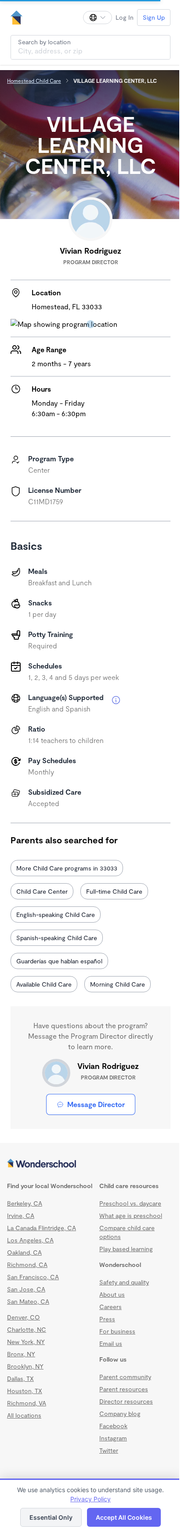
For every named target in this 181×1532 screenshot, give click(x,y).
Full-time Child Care (114, 891)
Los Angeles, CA (30, 1240)
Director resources (126, 1401)
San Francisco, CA (33, 1277)
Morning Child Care (117, 984)
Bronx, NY (21, 1354)
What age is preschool (130, 1215)
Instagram (113, 1438)
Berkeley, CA (24, 1203)
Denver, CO (23, 1317)
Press (107, 1319)
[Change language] (97, 17)
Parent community (125, 1376)
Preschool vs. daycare (130, 1203)
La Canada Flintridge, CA (41, 1227)
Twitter (108, 1450)
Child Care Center (42, 891)
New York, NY (26, 1341)
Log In (125, 17)
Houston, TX (24, 1390)
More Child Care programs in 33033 (66, 868)
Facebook (113, 1425)
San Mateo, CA (28, 1301)
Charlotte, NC (26, 1329)
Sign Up (154, 17)
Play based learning (126, 1248)
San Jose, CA (26, 1289)
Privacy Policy (90, 1499)
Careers (110, 1306)
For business (117, 1331)
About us (112, 1294)
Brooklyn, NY (25, 1366)
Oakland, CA (24, 1252)
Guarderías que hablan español (59, 961)
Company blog (120, 1413)
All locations (24, 1415)
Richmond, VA (26, 1403)
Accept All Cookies (124, 1517)
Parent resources (123, 1389)
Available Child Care (44, 984)
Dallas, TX (20, 1378)
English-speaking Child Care (55, 914)
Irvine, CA (20, 1215)
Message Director (96, 1104)
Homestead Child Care (34, 81)
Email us (110, 1343)
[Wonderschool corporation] (90, 1164)
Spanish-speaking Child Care (56, 937)
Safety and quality (124, 1282)
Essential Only (50, 1517)
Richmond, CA (27, 1264)
